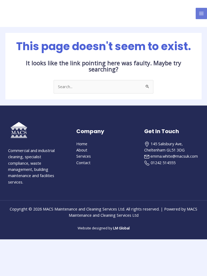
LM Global (121, 228)
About (81, 150)
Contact (83, 162)
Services (83, 156)
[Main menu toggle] (201, 13)
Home (81, 143)
